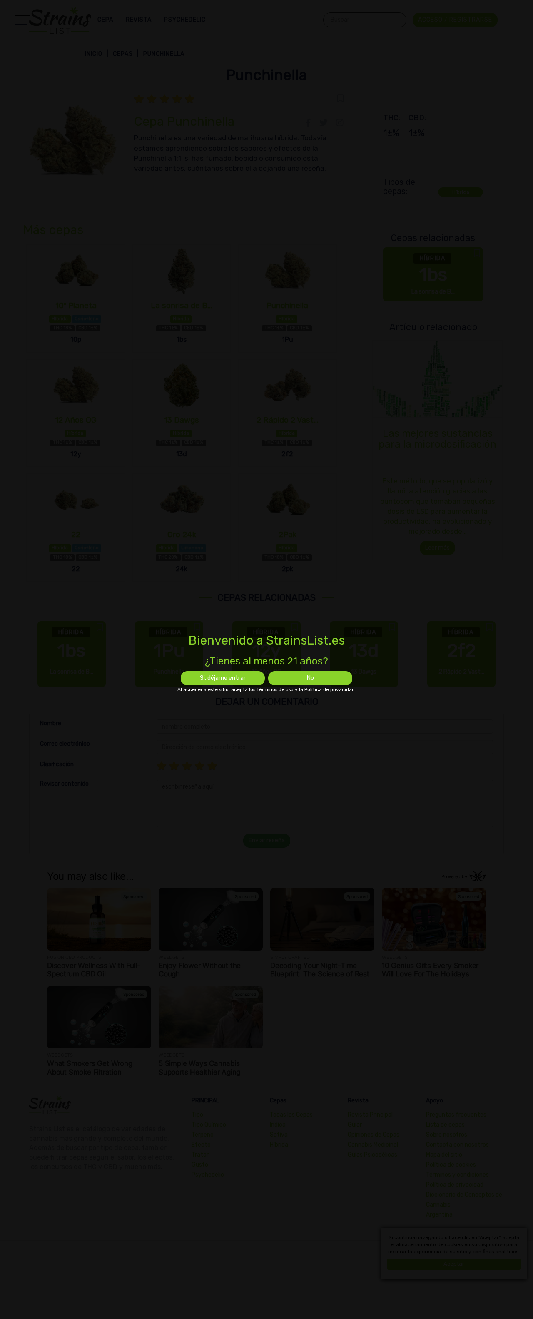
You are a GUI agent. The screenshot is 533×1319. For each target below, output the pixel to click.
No (310, 678)
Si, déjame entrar (223, 678)
